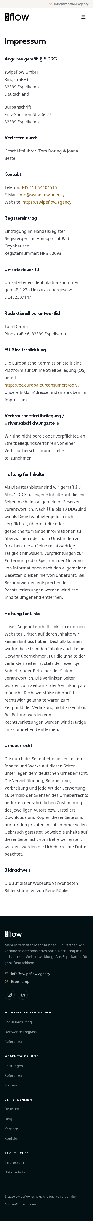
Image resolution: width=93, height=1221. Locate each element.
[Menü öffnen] (83, 17)
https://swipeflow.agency (46, 202)
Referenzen (14, 1041)
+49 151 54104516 (39, 187)
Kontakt (11, 1138)
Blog (8, 1118)
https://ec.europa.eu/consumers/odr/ (41, 385)
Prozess (11, 1085)
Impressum (14, 1162)
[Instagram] (10, 995)
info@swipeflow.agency (71, 4)
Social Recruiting (18, 1022)
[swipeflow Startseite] (17, 16)
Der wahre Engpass (21, 1031)
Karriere (11, 1128)
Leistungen (14, 1065)
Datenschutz (15, 1172)
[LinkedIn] (23, 995)
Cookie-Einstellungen (20, 1204)
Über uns (12, 1109)
